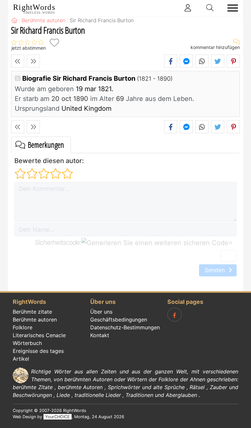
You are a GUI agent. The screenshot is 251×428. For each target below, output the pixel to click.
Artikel (21, 358)
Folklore (22, 327)
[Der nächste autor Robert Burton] (33, 61)
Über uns (101, 311)
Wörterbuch (27, 343)
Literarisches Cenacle (39, 335)
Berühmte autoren (35, 319)
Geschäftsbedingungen (118, 319)
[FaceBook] (174, 314)
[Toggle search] (210, 8)
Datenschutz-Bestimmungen (125, 327)
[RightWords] (14, 20)
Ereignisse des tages (38, 351)
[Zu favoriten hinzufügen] (54, 43)
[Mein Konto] (187, 8)
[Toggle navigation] (231, 8)
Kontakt (99, 335)
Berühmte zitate (32, 311)
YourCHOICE (57, 416)
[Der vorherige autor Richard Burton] (17, 61)
